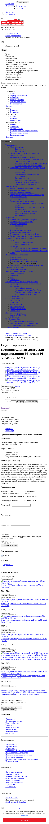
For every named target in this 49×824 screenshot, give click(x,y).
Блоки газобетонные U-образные (23, 325)
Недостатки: (5, 525)
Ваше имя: (5, 505)
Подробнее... (8, 565)
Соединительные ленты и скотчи (18, 335)
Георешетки (14, 296)
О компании (10, 719)
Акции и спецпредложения (16, 776)
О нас (12, 93)
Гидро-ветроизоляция (18, 259)
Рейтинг (4, 541)
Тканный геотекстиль (23, 288)
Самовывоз (14, 127)
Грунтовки (14, 302)
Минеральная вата (17, 147)
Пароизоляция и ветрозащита (16, 255)
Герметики (14, 276)
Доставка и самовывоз (14, 772)
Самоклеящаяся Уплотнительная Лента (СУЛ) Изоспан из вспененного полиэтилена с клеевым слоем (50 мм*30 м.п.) (24, 658)
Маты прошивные (22, 244)
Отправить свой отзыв (9, 545)
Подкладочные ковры (18, 269)
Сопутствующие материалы (25, 184)
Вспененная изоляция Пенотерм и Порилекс (27, 168)
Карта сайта (10, 785)
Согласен (24, 820)
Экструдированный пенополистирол (24, 153)
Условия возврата (17, 135)
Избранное (9, 6)
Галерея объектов (17, 100)
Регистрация (21, 6)
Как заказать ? (10, 14)
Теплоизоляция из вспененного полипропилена (27, 175)
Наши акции (15, 110)
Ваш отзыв (5, 535)
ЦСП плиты (14, 317)
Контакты (9, 137)
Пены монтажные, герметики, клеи (19, 271)
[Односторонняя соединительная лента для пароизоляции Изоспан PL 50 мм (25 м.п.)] (26, 370)
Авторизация (21, 8)
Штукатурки (15, 300)
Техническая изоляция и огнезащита (19, 238)
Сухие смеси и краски (14, 298)
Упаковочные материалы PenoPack (28, 182)
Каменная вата (20, 149)
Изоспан (31, 692)
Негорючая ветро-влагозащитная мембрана (27, 265)
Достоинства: (6, 515)
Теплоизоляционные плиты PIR (22, 157)
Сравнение (9, 4)
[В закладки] (4, 410)
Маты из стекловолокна (24, 242)
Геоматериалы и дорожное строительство (21, 282)
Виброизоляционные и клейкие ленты (30, 207)
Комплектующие (12, 327)
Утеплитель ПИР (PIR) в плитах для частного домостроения (29, 160)
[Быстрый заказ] (11, 595)
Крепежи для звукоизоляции (26, 211)
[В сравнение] (6, 410)
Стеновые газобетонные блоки (22, 321)
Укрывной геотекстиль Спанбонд (28, 290)
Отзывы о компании (18, 102)
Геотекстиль (14, 286)
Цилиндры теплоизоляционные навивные (31, 251)
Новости (13, 118)
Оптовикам (9, 12)
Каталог (9, 106)
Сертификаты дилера (18, 96)
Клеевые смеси (16, 305)
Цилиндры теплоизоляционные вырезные (31, 249)
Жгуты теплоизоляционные (25, 180)
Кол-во (8, 401)
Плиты (12, 253)
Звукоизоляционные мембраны (22, 193)
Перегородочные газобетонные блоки (25, 323)
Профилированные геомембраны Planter (25, 284)
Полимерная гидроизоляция (21, 232)
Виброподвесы (20, 209)
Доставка (13, 125)
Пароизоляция (15, 257)
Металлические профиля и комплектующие (25, 214)
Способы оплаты (16, 129)
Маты (12, 240)
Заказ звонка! (17, 38)
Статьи (13, 116)
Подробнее (24, 815)
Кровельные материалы (14, 267)
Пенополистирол (16, 155)
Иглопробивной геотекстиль (26, 294)
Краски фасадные (17, 307)
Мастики (18, 228)
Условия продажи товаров (20, 133)
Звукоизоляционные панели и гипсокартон (27, 188)
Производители (16, 104)
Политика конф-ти (12, 780)
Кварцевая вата (21, 151)
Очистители (14, 280)
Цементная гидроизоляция (20, 230)
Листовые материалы (13, 313)
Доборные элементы (18, 309)
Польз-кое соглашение (14, 782)
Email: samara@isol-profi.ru (15, 802)
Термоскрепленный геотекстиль (27, 292)
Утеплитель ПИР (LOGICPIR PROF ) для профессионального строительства (31, 165)
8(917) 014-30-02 (11, 798)
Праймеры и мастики (18, 224)
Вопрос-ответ (15, 120)
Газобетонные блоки (13, 319)
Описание (9, 429)
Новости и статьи (12, 727)
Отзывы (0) (9, 431)
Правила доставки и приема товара (24, 131)
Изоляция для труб (22, 178)
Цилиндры (14, 246)
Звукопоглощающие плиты (20, 191)
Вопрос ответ (10, 729)
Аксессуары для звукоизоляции (22, 201)
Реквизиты (14, 98)
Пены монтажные (17, 273)
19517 (25, 692)
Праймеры (19, 226)
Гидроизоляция (11, 217)
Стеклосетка (15, 311)
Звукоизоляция (11, 186)
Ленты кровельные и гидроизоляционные (26, 236)
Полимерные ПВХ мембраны (21, 222)
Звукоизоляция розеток (19, 199)
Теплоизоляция (11, 145)
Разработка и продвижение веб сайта (33, 809)
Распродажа (14, 112)
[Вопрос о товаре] (2, 410)
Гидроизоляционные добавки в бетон (24, 234)
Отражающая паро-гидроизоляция (23, 261)
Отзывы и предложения (14, 778)
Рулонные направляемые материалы (24, 220)
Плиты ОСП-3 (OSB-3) (19, 315)
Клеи (12, 278)
